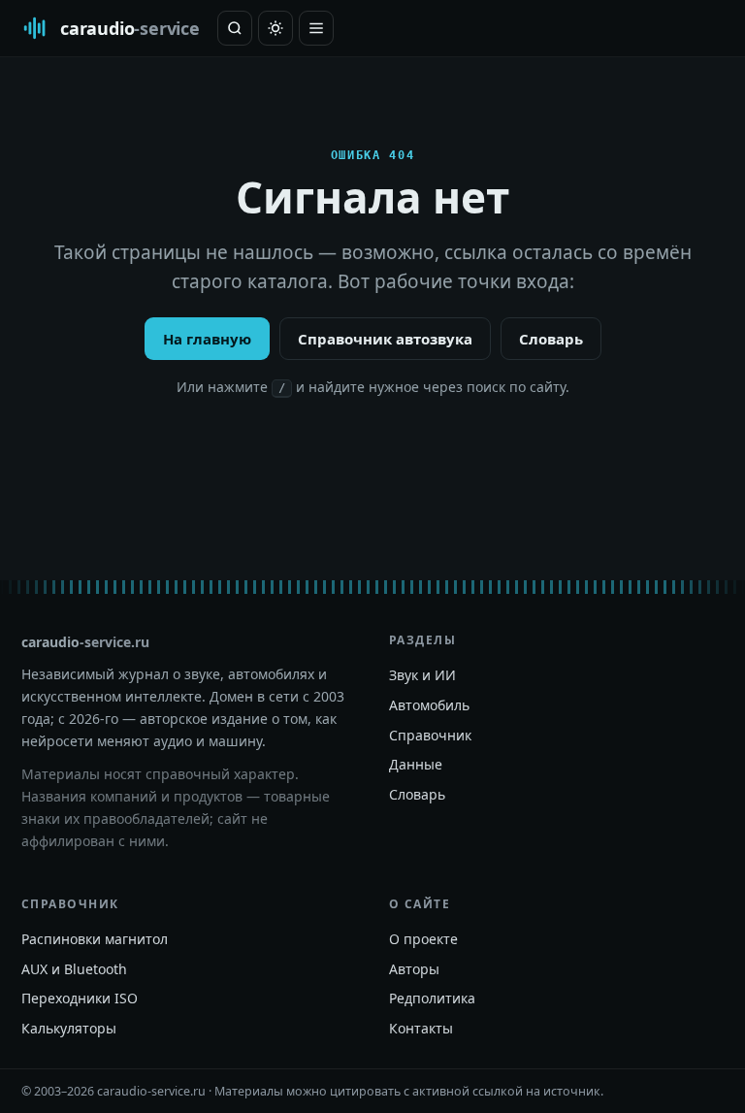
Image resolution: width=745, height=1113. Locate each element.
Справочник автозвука (385, 338)
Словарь (551, 338)
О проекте (423, 939)
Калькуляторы (68, 1028)
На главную (207, 338)
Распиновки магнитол (94, 939)
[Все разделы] (316, 28)
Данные (415, 764)
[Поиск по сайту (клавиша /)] (234, 28)
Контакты (421, 1028)
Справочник (430, 735)
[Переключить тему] (275, 28)
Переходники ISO (79, 998)
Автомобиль (429, 705)
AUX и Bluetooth (74, 969)
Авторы (414, 969)
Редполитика (432, 998)
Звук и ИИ (422, 675)
